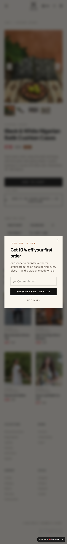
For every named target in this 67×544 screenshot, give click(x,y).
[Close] (58, 240)
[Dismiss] (62, 539)
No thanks (33, 300)
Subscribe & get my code (33, 291)
